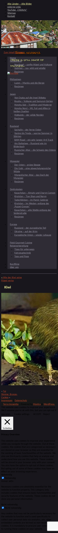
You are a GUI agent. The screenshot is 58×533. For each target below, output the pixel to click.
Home (13, 58)
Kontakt (11, 16)
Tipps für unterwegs (24, 249)
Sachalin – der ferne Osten (27, 130)
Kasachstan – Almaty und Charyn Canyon (34, 193)
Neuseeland (16, 61)
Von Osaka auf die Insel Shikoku (30, 98)
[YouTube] (12, 73)
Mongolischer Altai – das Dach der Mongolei (31, 176)
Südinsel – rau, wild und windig (29, 68)
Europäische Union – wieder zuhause (32, 235)
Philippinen (15, 79)
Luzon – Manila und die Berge (29, 83)
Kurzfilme (14, 264)
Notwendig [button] (6, 475)
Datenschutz (21, 400)
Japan (13, 94)
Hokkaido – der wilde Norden (29, 115)
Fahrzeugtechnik (22, 253)
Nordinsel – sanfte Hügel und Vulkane (33, 65)
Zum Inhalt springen (14, 52)
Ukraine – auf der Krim (25, 231)
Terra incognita (27, 52)
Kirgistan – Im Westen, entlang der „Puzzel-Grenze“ (31, 205)
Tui (4, 391)
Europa (13, 224)
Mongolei (14, 161)
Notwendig (10, 478)
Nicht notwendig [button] (9, 504)
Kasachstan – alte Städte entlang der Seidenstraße (32, 212)
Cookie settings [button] (21, 414)
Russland (14, 126)
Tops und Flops (21, 256)
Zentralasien (16, 189)
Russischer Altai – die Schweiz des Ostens (35, 150)
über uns (14, 267)
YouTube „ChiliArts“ (17, 10)
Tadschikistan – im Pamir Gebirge (31, 200)
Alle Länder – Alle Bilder (19, 4)
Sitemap (11, 13)
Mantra (37, 404)
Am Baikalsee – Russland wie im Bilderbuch (30, 145)
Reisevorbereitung (19, 246)
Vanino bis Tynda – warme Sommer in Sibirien (33, 135)
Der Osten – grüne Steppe (27, 165)
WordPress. (49, 404)
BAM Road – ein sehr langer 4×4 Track (33, 140)
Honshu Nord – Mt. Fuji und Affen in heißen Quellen (32, 110)
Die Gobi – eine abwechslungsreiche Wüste (32, 170)
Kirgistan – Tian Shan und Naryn (30, 196)
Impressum (6, 400)
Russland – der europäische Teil (30, 228)
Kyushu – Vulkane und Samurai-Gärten (33, 101)
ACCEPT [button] (37, 414)
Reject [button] (46, 414)
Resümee (19, 72)
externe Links (14, 7)
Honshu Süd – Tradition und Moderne (33, 105)
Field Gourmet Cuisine (21, 243)
